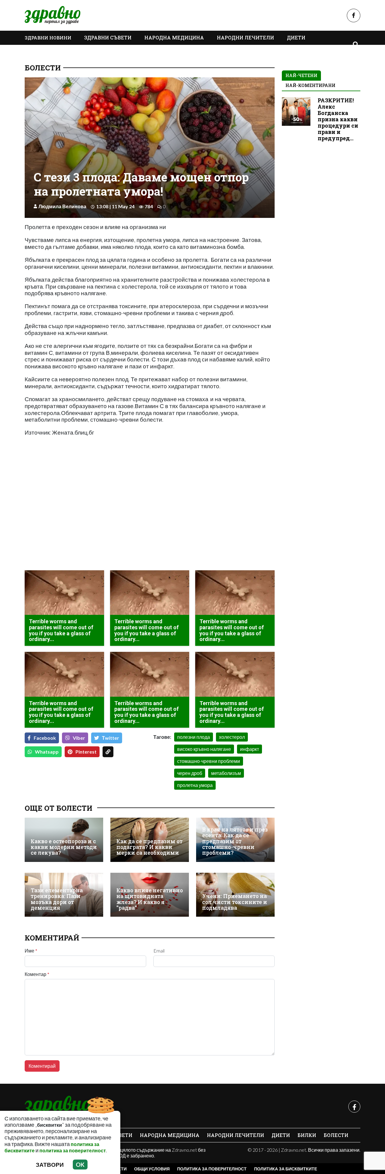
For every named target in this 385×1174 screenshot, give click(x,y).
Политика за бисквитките (285, 1168)
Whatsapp (47, 751)
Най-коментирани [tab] (310, 85)
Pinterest (86, 751)
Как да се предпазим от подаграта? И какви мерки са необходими (149, 847)
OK (80, 1164)
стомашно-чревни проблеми (208, 761)
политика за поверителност (72, 1150)
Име (31, 950)
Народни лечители (245, 37)
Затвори (50, 1164)
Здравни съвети (107, 37)
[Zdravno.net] (57, 1106)
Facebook (45, 738)
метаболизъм (226, 773)
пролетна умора (195, 785)
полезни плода (193, 737)
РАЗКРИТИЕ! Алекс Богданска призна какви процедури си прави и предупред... (338, 119)
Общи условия (152, 1168)
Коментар (37, 974)
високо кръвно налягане (204, 749)
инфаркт (249, 749)
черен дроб (189, 773)
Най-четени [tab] (301, 75)
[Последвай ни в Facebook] (353, 15)
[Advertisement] (85, 523)
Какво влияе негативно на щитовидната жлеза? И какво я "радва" (149, 899)
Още (37, 51)
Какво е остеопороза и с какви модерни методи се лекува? (64, 847)
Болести (43, 67)
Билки (306, 1135)
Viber (79, 738)
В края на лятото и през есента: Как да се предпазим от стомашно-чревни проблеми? (235, 841)
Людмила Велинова (62, 206)
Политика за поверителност (212, 1168)
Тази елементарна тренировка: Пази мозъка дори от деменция (57, 899)
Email (159, 950)
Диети (296, 37)
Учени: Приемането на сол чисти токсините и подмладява (234, 902)
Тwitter (110, 738)
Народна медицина (174, 37)
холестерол (232, 737)
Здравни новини (48, 38)
